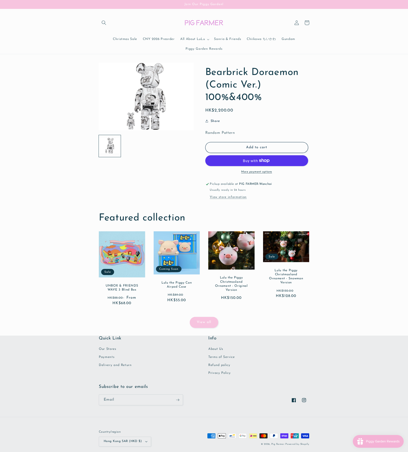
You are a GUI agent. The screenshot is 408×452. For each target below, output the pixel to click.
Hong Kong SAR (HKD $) (123, 441)
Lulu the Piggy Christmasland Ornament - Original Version (231, 284)
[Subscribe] (178, 399)
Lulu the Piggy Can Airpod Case (177, 284)
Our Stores (107, 349)
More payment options (256, 171)
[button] (104, 23)
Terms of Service (221, 357)
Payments (106, 357)
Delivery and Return (115, 365)
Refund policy (219, 365)
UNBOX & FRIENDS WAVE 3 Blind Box (122, 287)
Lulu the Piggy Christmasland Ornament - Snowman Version (286, 276)
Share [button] (215, 121)
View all (204, 322)
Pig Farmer (278, 444)
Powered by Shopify (297, 444)
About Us (215, 349)
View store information (228, 197)
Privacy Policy (219, 373)
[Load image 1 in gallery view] (110, 146)
